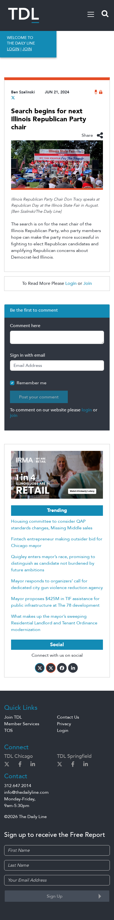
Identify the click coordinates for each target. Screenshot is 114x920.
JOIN (27, 49)
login (87, 410)
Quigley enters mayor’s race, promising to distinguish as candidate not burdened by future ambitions (53, 563)
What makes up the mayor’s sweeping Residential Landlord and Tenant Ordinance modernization (54, 623)
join (13, 415)
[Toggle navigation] (91, 14)
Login (71, 283)
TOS (8, 730)
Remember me (31, 383)
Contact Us (68, 717)
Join (87, 283)
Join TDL (13, 717)
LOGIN (13, 49)
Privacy (64, 724)
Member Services (21, 724)
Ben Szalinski (23, 92)
